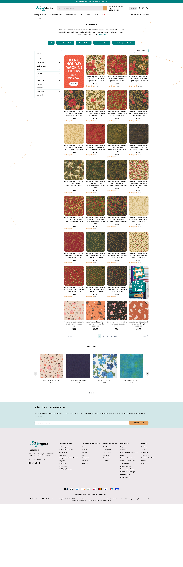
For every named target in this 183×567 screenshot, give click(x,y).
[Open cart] (147, 8)
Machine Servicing (125, 466)
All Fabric (106, 447)
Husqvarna (85, 458)
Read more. (102, 34)
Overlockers (63, 452)
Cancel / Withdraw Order (127, 461)
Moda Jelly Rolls (84, 43)
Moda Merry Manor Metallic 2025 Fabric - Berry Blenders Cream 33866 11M (138, 255)
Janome (84, 449)
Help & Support (136, 15)
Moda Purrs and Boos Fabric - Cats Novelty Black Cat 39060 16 (117, 324)
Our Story (144, 447)
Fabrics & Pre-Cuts (56, 15)
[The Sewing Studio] (44, 8)
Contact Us (123, 449)
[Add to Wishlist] (103, 57)
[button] (95, 86)
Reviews (146, 15)
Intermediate (63, 463)
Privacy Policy (145, 455)
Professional (63, 466)
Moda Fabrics (48, 18)
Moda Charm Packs (65, 43)
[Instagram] (33, 463)
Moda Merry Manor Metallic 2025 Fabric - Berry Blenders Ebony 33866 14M (117, 289)
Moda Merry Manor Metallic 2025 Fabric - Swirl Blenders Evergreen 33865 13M (95, 255)
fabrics (97, 413)
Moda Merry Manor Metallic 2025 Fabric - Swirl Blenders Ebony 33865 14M (117, 255)
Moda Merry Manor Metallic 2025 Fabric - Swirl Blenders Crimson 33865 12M (73, 255)
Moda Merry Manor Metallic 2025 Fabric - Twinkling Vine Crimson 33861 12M (117, 113)
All (51, 43)
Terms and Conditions (147, 458)
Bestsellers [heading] (91, 346)
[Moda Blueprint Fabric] (105, 366)
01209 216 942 (34, 450)
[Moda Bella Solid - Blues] (78, 366)
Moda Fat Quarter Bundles (124, 43)
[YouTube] (29, 463)
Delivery (122, 455)
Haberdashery (71, 15)
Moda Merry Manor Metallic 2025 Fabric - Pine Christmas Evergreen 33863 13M (95, 184)
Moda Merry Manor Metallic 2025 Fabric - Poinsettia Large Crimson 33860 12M (117, 79)
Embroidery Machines (66, 449)
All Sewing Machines (65, 447)
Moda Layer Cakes (102, 43)
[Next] (147, 374)
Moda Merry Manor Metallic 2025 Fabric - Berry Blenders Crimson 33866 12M (74, 289)
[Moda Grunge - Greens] (131, 366)
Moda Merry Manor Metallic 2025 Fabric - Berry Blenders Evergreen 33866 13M (95, 289)
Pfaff (83, 455)
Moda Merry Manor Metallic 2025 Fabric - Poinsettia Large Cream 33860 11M (95, 79)
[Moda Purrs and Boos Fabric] (51, 366)
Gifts (96, 15)
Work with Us (145, 452)
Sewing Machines (40, 15)
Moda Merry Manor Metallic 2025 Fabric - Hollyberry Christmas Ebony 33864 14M (117, 219)
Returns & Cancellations (127, 458)
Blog (142, 463)
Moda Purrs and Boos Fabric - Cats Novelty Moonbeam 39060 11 (74, 324)
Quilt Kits (106, 461)
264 (115, 336)
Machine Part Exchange (127, 472)
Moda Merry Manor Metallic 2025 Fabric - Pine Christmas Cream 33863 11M (73, 184)
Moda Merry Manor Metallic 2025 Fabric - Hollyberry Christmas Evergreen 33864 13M (95, 220)
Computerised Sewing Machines (69, 458)
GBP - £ (132, 8)
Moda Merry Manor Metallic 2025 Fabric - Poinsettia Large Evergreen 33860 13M (138, 79)
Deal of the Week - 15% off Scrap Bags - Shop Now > (91, 1)
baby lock (85, 463)
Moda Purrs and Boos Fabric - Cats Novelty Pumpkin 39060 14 (95, 324)
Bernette (85, 461)
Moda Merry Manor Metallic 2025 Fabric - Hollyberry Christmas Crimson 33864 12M (73, 220)
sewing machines (110, 413)
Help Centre (124, 447)
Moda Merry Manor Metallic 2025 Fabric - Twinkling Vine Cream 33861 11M (95, 113)
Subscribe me (138, 423)
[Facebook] (40, 463)
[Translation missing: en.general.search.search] (105, 8)
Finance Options (125, 474)
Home (36, 18)
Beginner (62, 461)
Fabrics (41, 18)
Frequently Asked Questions (129, 452)
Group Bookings (125, 477)
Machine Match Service (127, 469)
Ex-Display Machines (65, 469)
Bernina (84, 452)
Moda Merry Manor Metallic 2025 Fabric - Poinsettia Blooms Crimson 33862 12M (95, 147)
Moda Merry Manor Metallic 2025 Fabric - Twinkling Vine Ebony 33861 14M (138, 113)
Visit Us (143, 449)
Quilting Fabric (107, 449)
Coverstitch (62, 455)
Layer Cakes (107, 452)
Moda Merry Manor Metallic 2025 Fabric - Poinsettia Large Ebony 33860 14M (73, 113)
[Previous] (35, 374)
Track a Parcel (124, 463)
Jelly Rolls (106, 455)
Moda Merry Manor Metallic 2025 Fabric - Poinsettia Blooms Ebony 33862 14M (138, 147)
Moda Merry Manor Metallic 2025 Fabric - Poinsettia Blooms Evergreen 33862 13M (117, 148)
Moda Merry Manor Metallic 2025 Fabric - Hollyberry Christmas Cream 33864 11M (138, 184)
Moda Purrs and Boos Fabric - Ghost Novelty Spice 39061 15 (138, 324)
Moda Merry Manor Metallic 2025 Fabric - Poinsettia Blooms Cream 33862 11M (73, 147)
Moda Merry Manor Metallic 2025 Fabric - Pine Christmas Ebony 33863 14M (117, 183)
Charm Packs (107, 458)
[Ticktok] (36, 463)
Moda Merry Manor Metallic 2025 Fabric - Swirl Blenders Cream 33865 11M (138, 219)
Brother (84, 447)
